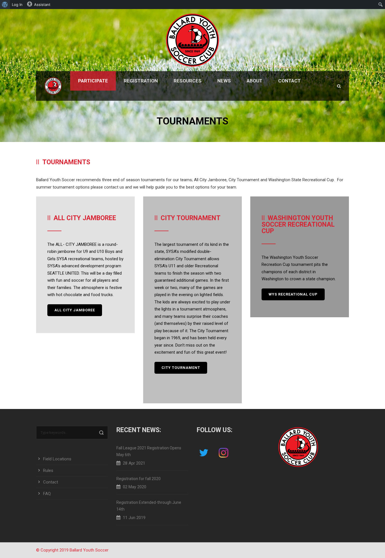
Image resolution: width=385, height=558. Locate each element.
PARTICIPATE (93, 81)
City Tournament (180, 368)
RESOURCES (188, 81)
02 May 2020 (134, 486)
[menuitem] (5, 4)
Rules (48, 470)
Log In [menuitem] (17, 4)
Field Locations (57, 458)
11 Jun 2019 (134, 517)
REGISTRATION (141, 81)
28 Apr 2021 (134, 463)
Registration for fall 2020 (138, 478)
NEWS (224, 81)
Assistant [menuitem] (42, 4)
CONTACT (289, 81)
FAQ (47, 493)
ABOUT (254, 81)
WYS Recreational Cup (293, 294)
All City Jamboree (74, 310)
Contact (50, 482)
